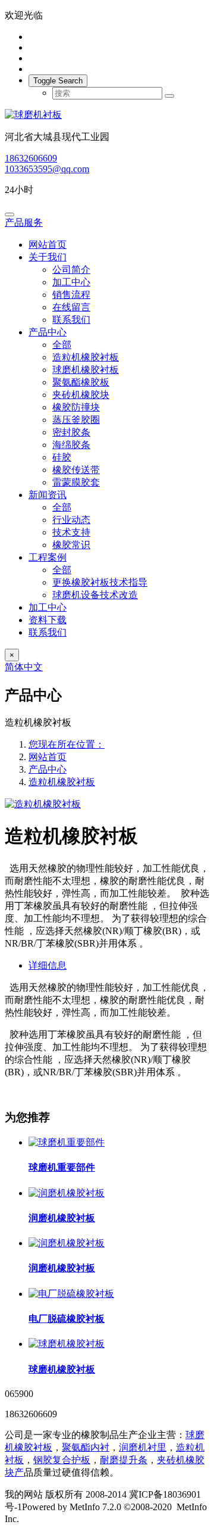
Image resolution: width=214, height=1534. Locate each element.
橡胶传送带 (76, 470)
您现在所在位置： (67, 744)
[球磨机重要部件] (67, 1142)
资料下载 (48, 620)
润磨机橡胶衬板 (62, 1218)
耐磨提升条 (123, 1460)
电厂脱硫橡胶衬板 (67, 1319)
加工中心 (71, 282)
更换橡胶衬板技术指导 (99, 582)
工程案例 (48, 557)
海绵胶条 (71, 445)
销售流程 (71, 295)
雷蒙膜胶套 (76, 482)
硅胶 (61, 457)
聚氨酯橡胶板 (80, 382)
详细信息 (48, 965)
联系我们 (71, 320)
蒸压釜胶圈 (76, 420)
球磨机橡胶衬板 (85, 370)
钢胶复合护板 (61, 1460)
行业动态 (71, 520)
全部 (61, 345)
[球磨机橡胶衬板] (67, 1344)
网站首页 (48, 244)
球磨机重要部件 (62, 1167)
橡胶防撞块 (76, 407)
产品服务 (24, 222)
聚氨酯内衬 (85, 1447)
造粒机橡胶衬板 (85, 357)
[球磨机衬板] (107, 115)
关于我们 (48, 257)
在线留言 (71, 307)
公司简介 (71, 270)
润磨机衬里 (142, 1447)
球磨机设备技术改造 (95, 595)
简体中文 (24, 667)
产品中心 (48, 332)
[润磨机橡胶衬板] (67, 1193)
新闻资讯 (48, 495)
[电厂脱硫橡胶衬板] (71, 1294)
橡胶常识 (71, 545)
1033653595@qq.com (47, 169)
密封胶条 (71, 432)
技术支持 (71, 532)
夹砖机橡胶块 (80, 395)
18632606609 (31, 158)
